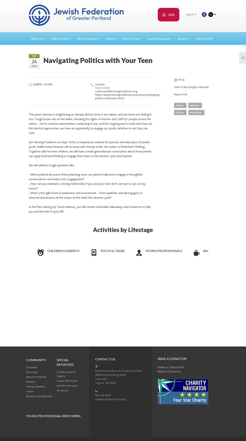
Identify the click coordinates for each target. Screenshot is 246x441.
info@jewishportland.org (110, 399)
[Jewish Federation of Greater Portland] (76, 16)
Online (179, 112)
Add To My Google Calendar (191, 87)
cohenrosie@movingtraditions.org (116, 91)
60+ (206, 251)
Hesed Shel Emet (67, 380)
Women (30, 381)
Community (36, 360)
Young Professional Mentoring (53, 416)
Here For (130, 38)
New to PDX (204, 38)
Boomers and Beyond (39, 396)
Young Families (35, 386)
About (37, 38)
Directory (32, 372)
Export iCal (180, 94)
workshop (196, 112)
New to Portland (36, 377)
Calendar (31, 367)
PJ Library (62, 390)
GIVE (171, 15)
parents (194, 105)
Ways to (60, 38)
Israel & (158, 38)
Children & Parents (63, 251)
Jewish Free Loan (67, 385)
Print (181, 79)
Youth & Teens (112, 251)
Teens (179, 105)
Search (190, 14)
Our (87, 38)
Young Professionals (163, 251)
